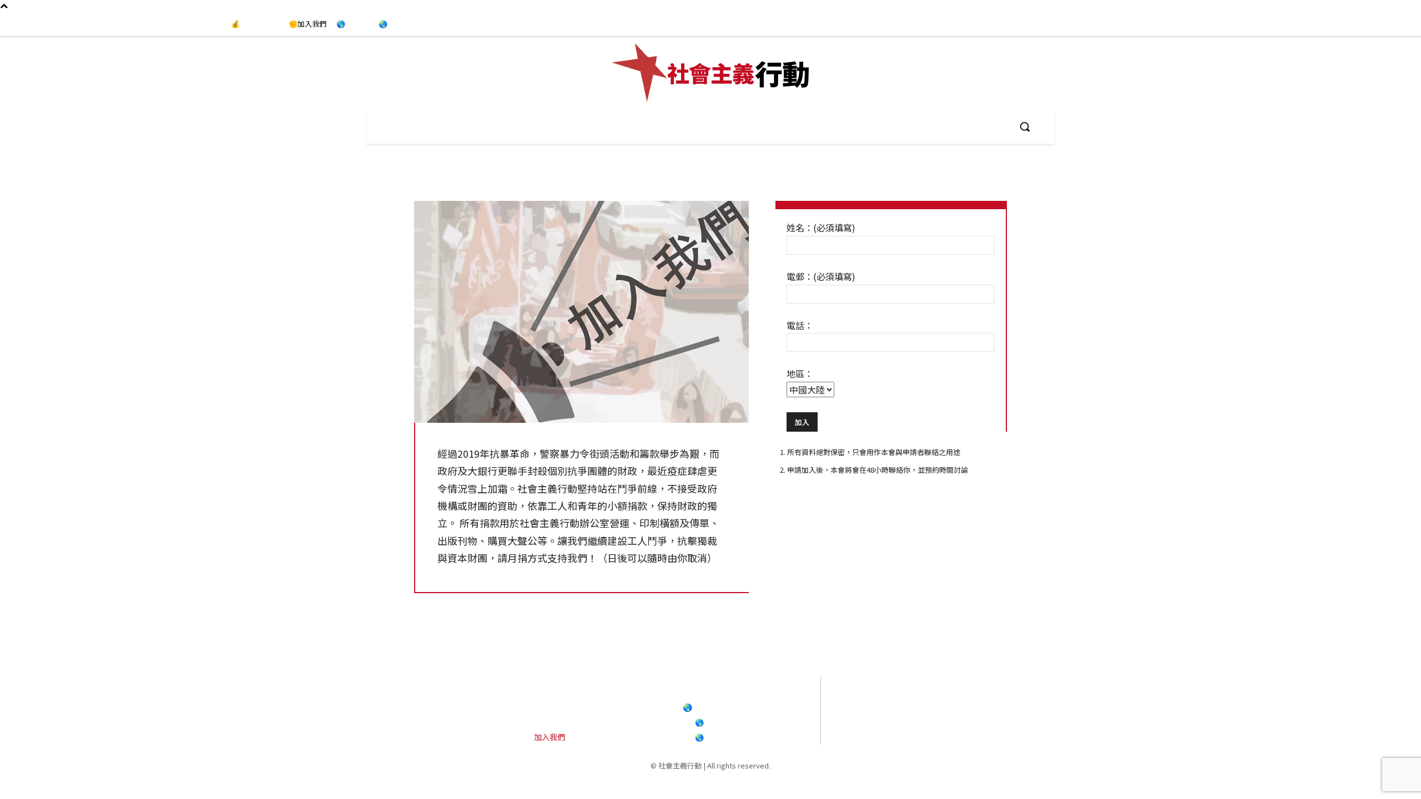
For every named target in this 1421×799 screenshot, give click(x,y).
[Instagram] (1365, 24)
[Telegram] (1388, 24)
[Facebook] (1342, 24)
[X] (972, 721)
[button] (1024, 126)
